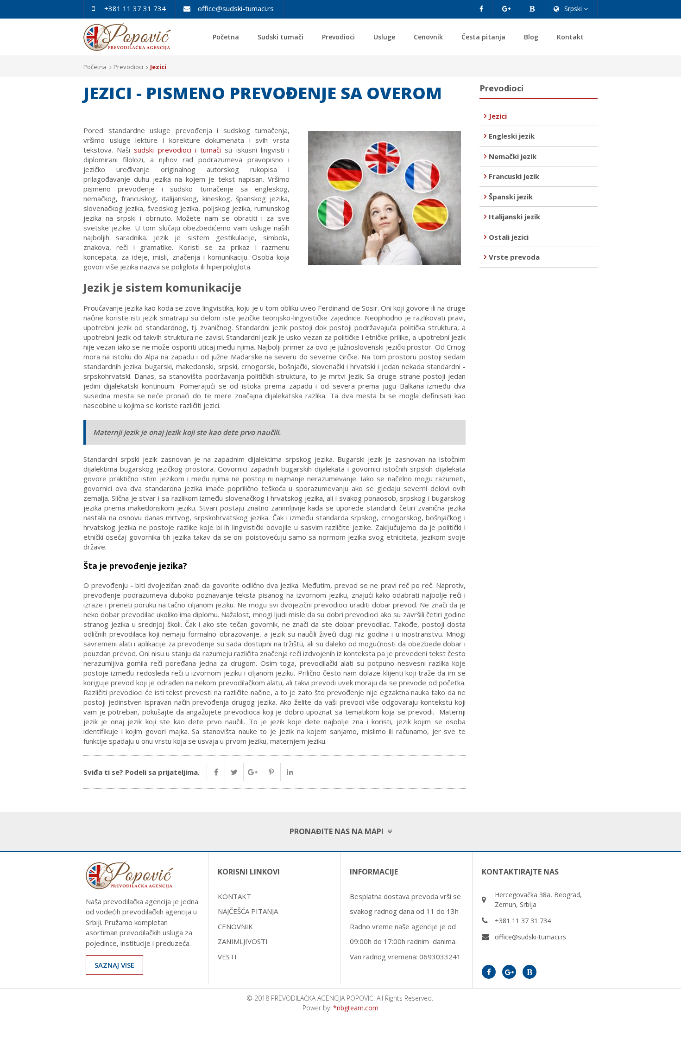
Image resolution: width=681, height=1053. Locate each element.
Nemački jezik (512, 156)
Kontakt (570, 36)
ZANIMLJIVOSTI (243, 941)
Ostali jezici (509, 237)
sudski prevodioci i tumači (177, 149)
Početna (226, 36)
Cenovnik (428, 36)
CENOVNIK (235, 926)
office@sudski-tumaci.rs (236, 8)
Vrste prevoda (514, 257)
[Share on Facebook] (216, 772)
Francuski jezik (514, 176)
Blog (531, 36)
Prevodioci (338, 36)
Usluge (384, 36)
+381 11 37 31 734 (135, 8)
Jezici (498, 116)
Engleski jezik (512, 135)
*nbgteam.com (355, 1007)
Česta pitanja (483, 36)
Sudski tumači (280, 36)
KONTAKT (234, 896)
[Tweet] (234, 772)
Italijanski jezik (514, 216)
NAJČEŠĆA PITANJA (248, 911)
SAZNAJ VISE (114, 965)
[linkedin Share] (290, 772)
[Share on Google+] (253, 772)
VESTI (227, 956)
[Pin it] (271, 772)
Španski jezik (511, 196)
